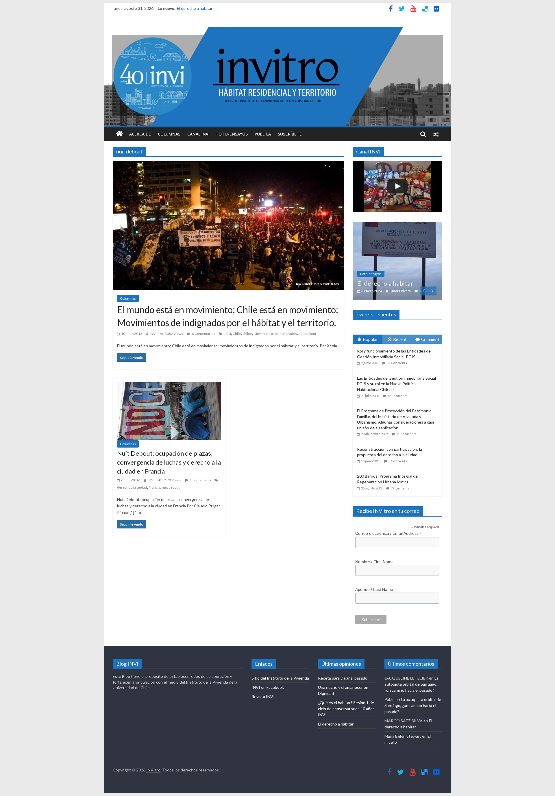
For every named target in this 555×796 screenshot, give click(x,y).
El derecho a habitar (194, 8)
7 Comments (400, 456)
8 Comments (397, 429)
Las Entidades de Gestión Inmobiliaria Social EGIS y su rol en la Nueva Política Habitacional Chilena (396, 352)
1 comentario (200, 480)
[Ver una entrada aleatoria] (436, 134)
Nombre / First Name (374, 529)
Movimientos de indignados (275, 333)
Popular (370, 307)
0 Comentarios (203, 333)
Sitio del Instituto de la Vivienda (280, 646)
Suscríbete (290, 134)
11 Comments (406, 402)
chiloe (247, 333)
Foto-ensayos (232, 134)
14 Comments (397, 331)
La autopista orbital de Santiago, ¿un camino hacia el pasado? (411, 652)
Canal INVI (198, 134)
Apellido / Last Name (374, 557)
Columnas (169, 134)
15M (227, 333)
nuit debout (307, 333)
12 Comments (397, 363)
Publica (263, 134)
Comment (430, 307)
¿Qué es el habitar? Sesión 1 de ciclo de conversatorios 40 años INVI (346, 676)
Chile (237, 333)
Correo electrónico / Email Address (388, 501)
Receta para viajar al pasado (342, 646)
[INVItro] (119, 134)
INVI (153, 333)
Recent (400, 307)
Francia (154, 487)
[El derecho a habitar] (375, 224)
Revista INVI (263, 664)
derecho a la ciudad (132, 487)
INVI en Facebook (267, 655)
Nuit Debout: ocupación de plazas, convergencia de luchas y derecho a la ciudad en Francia (169, 462)
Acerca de (140, 134)
